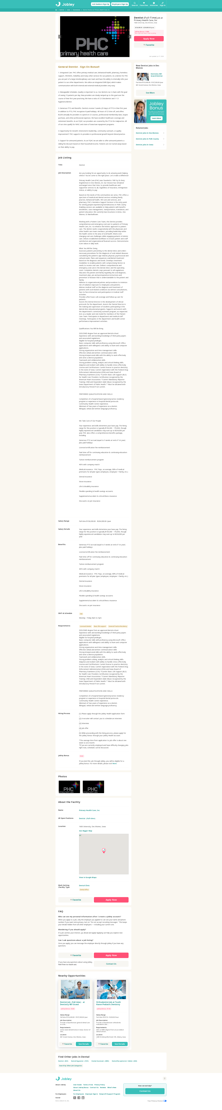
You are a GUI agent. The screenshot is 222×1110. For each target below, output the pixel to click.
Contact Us (111, 964)
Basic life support (100, 626)
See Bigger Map (85, 831)
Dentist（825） (63, 1061)
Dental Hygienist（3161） (80, 1061)
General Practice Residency (118, 626)
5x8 (81, 614)
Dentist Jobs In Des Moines (147, 133)
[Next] (129, 37)
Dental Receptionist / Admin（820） (125, 1061)
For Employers (78, 1094)
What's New (111, 1087)
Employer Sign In (91, 1094)
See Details (84, 1044)
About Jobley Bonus (80, 1087)
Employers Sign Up (120, 4)
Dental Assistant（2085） (101, 1061)
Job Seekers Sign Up (100, 4)
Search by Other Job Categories (70, 1066)
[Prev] (60, 37)
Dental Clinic (84, 885)
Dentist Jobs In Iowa (144, 145)
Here (115, 763)
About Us (76, 1090)
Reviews (103, 1087)
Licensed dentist (85, 626)
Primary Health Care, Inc (89, 810)
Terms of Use (88, 1085)
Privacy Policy (99, 1085)
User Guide (77, 1085)
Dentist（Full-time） (87, 818)
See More (150, 92)
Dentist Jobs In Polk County (147, 139)
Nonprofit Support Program (109, 1094)
